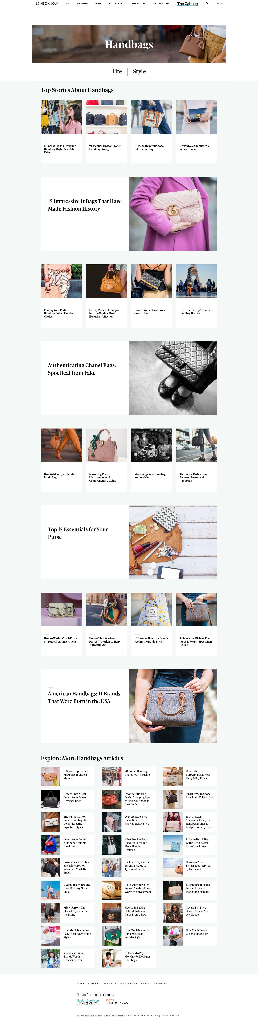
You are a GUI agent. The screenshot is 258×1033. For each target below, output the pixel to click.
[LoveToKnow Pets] (117, 1001)
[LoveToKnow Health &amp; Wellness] (88, 1001)
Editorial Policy (128, 983)
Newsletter (109, 983)
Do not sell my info (136, 1015)
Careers (145, 983)
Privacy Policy (153, 1015)
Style (139, 71)
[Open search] (207, 3)
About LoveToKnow (88, 983)
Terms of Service (170, 1015)
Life (117, 71)
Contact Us (160, 983)
